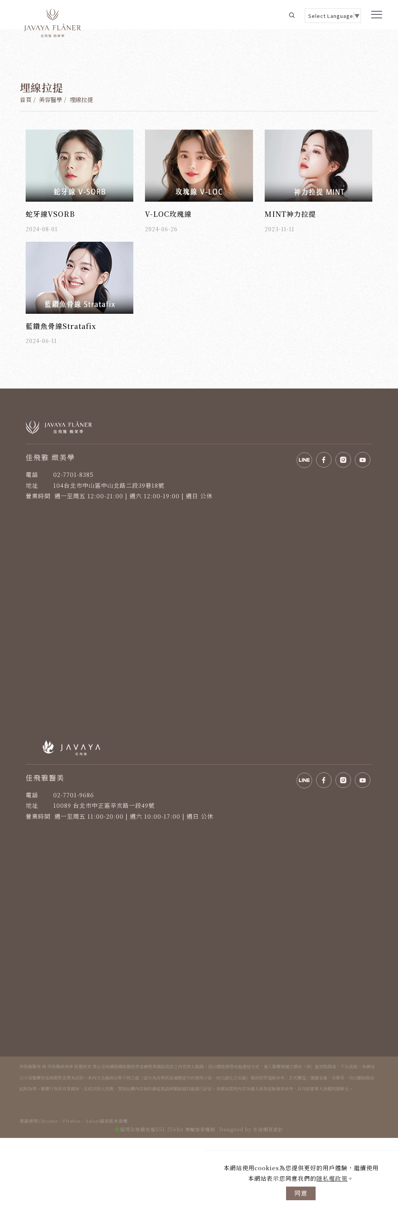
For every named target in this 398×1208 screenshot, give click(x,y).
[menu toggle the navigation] (375, 15)
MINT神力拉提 (290, 214)
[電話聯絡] (383, 958)
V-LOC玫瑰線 (168, 214)
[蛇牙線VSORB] (79, 165)
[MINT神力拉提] (318, 165)
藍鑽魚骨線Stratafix (61, 326)
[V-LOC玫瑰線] (199, 165)
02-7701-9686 (73, 795)
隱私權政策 (331, 1178)
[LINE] (383, 923)
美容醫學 (50, 99)
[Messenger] (383, 941)
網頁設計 (273, 1129)
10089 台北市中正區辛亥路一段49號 (104, 805)
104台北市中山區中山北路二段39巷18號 (108, 485)
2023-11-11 (279, 229)
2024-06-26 (161, 229)
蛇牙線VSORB (50, 214)
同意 (300, 1193)
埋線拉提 (81, 99)
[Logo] (52, 22)
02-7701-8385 (73, 474)
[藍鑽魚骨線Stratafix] (79, 277)
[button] (291, 14)
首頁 (25, 99)
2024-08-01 (42, 229)
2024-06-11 (41, 341)
